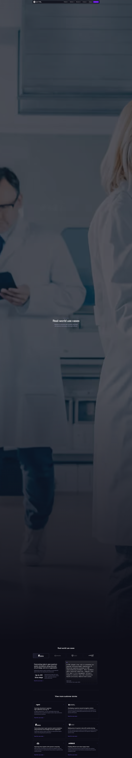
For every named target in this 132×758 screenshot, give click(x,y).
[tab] (41, 655)
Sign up (90, 1)
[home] (37, 2)
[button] (66, 2)
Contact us (96, 1)
